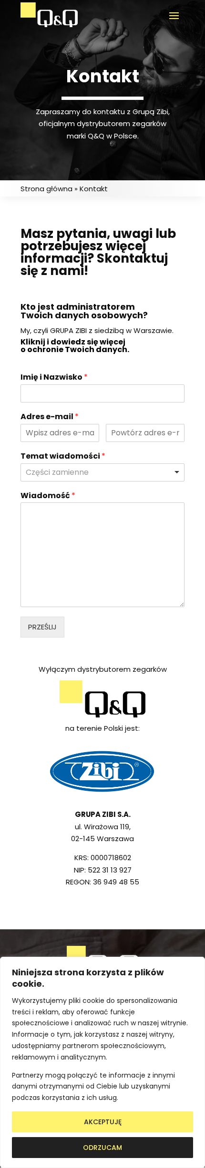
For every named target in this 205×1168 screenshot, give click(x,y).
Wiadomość (47, 496)
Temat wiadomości (62, 456)
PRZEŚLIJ (42, 627)
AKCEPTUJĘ (103, 1122)
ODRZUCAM (102, 1147)
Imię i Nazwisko (54, 378)
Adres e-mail (49, 417)
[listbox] (102, 472)
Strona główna (46, 189)
